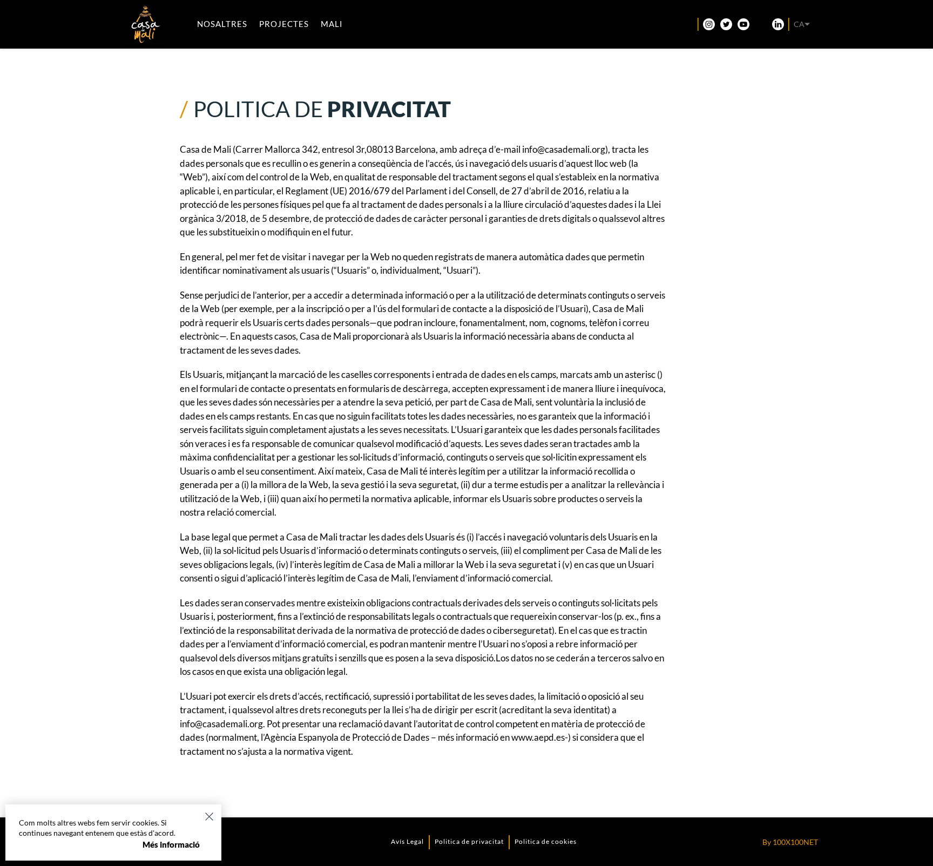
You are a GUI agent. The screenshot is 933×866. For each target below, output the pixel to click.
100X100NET (795, 842)
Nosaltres (222, 24)
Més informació (171, 844)
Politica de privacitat (469, 841)
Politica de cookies (546, 841)
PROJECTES (284, 24)
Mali (332, 24)
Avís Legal (407, 841)
